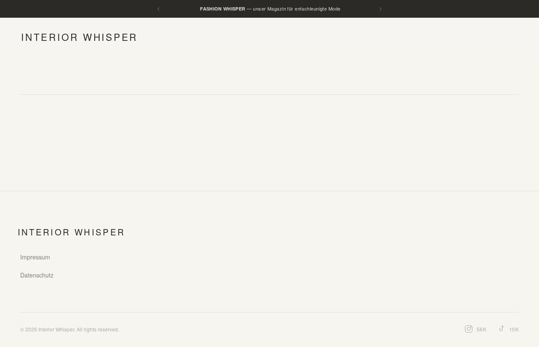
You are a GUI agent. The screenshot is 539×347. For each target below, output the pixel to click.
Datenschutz (36, 275)
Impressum (35, 257)
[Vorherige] (158, 9)
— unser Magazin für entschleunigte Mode (270, 8)
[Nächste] (380, 9)
